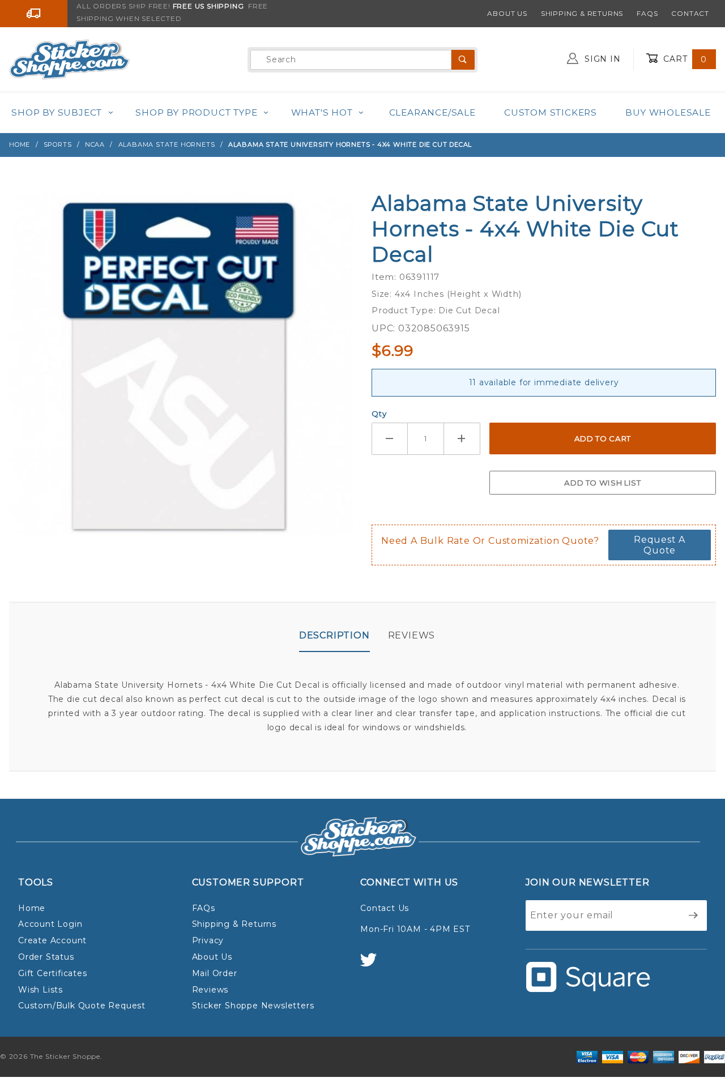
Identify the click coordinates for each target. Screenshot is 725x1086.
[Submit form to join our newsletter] (693, 915)
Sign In (601, 59)
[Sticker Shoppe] (69, 59)
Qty (379, 413)
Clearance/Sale (432, 112)
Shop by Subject (56, 112)
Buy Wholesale (667, 112)
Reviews (412, 635)
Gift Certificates (52, 973)
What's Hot (322, 112)
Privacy (208, 940)
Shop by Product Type (196, 112)
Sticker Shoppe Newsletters (253, 1005)
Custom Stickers (550, 112)
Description (334, 635)
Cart (683, 59)
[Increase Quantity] (462, 439)
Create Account (52, 940)
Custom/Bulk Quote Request (82, 1005)
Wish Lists (40, 990)
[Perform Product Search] (463, 60)
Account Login (50, 924)
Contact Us (384, 908)
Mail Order (214, 973)
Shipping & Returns (582, 13)
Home (31, 908)
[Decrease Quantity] (390, 439)
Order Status (46, 957)
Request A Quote (659, 545)
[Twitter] (373, 965)
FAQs (647, 13)
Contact (690, 13)
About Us (507, 13)
